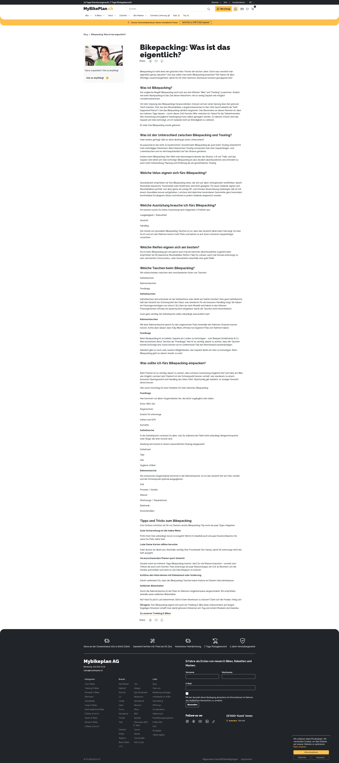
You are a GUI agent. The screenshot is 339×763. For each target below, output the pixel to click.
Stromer (122, 692)
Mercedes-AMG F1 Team (140, 723)
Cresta (121, 701)
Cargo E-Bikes (91, 705)
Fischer (122, 718)
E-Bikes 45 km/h (92, 714)
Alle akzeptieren (311, 752)
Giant (121, 705)
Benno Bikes (124, 742)
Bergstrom (138, 697)
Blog (155, 684)
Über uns (156, 688)
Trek (120, 722)
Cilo (136, 684)
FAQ (154, 726)
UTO (121, 746)
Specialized (139, 701)
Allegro (137, 688)
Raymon (137, 705)
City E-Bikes (90, 684)
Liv (120, 697)
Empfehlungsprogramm (163, 718)
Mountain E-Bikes (92, 692)
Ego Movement (140, 692)
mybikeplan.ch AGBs (162, 697)
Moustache (123, 714)
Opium (137, 730)
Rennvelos (89, 697)
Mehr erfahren (299, 747)
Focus (121, 709)
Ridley (121, 734)
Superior (122, 738)
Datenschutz (158, 714)
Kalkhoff (122, 688)
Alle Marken (124, 684)
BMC (136, 714)
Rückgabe (157, 731)
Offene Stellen (159, 735)
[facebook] (150, 61)
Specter (137, 718)
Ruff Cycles (139, 742)
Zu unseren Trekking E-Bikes (155, 613)
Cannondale (139, 738)
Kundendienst (158, 709)
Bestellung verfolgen (162, 692)
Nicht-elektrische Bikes (94, 709)
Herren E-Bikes (91, 718)
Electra (137, 734)
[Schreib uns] (235, 9)
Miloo (136, 709)
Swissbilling (158, 701)
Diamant (122, 730)
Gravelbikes (90, 701)
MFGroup (157, 705)
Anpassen (320, 757)
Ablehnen (302, 757)
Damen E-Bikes (91, 722)
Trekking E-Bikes (92, 688)
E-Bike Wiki (157, 722)
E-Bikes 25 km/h (92, 726)
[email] (156, 61)
